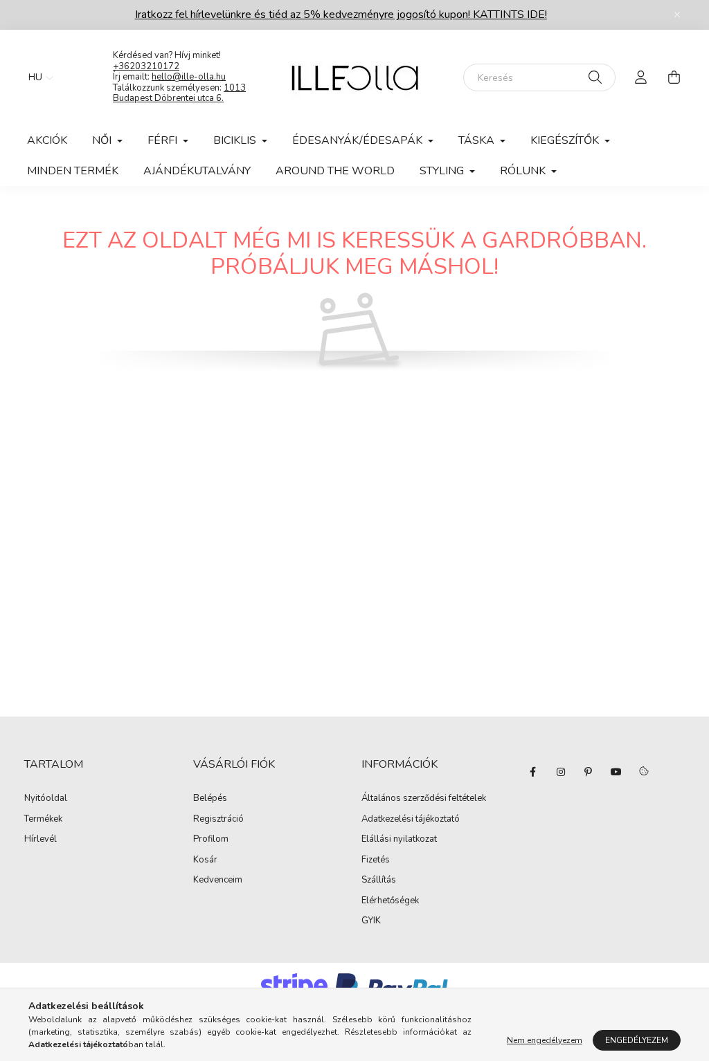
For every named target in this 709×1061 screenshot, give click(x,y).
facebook (533, 772)
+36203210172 (146, 66)
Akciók (47, 140)
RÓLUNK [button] (524, 170)
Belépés (210, 798)
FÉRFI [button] (163, 140)
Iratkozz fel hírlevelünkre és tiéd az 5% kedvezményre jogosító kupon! (341, 14)
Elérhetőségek (390, 901)
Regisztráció (218, 819)
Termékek (43, 819)
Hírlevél (40, 839)
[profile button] (640, 77)
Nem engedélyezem (544, 1040)
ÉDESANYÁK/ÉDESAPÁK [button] (358, 140)
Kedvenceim (217, 880)
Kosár (205, 860)
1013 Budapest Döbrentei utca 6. (179, 93)
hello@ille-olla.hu (189, 77)
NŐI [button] (103, 140)
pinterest (588, 772)
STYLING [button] (443, 170)
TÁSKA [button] (477, 140)
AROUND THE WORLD (335, 170)
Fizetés (375, 860)
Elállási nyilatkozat (399, 839)
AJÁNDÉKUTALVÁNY (197, 170)
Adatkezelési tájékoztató (410, 819)
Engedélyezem (636, 1040)
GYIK (371, 921)
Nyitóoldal (45, 798)
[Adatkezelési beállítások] (644, 772)
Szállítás (378, 880)
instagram (561, 772)
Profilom (210, 839)
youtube (616, 772)
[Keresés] (595, 77)
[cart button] (674, 77)
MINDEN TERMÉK (72, 170)
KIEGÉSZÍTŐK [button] (566, 140)
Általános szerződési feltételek (423, 798)
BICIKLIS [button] (236, 140)
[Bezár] (677, 14)
